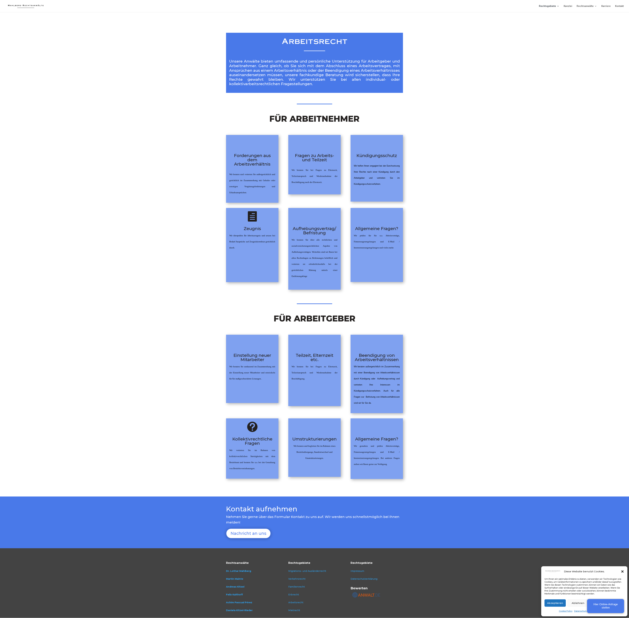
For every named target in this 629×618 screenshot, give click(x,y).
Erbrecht (293, 594)
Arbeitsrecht (295, 602)
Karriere (606, 6)
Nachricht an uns (248, 533)
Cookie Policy (565, 611)
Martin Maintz (234, 578)
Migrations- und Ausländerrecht (307, 571)
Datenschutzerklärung (585, 611)
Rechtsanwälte (585, 6)
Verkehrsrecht (296, 578)
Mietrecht (294, 610)
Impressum (357, 571)
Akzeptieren (555, 603)
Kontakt (619, 6)
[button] (622, 571)
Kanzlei (568, 6)
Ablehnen (578, 603)
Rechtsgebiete (547, 6)
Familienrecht (296, 586)
